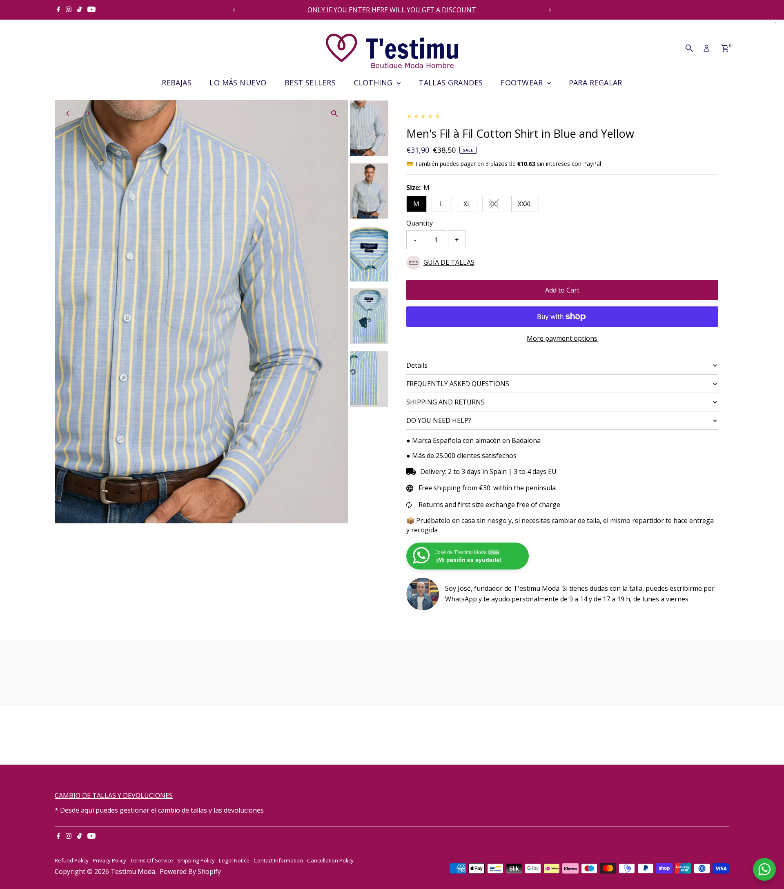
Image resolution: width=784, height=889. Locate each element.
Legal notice (234, 860)
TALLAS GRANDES (451, 82)
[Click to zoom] (334, 113)
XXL (497, 205)
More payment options (562, 338)
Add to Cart (562, 290)
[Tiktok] (79, 10)
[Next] (550, 10)
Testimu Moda (133, 871)
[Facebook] (58, 10)
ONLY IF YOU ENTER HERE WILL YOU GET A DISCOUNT (391, 9)
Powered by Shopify (190, 871)
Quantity (419, 223)
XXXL (525, 203)
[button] (562, 262)
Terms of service (151, 860)
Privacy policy (109, 860)
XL (467, 203)
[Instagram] (69, 10)
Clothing (374, 82)
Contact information (278, 860)
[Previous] (234, 10)
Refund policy (72, 860)
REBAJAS (177, 82)
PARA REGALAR (595, 82)
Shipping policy (196, 860)
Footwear (523, 82)
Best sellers (310, 82)
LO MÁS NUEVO (237, 82)
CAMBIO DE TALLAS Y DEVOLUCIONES (114, 795)
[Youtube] (91, 10)
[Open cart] (725, 48)
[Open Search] (689, 48)
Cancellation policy (330, 860)
